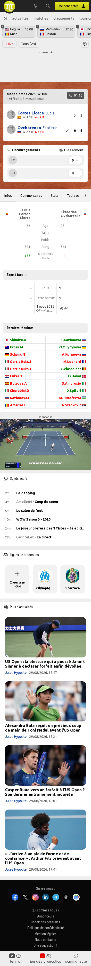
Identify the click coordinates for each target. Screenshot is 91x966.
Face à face (15, 275)
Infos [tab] (8, 195)
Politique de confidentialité (45, 928)
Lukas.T (16, 376)
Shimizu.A (18, 340)
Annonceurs (45, 916)
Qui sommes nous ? (45, 910)
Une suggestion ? (46, 946)
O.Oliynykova (70, 347)
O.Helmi (74, 376)
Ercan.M (16, 347)
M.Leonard (72, 362)
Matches (41, 18)
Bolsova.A (18, 383)
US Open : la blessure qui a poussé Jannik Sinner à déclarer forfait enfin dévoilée (45, 663)
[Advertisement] (45, 67)
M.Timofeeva (70, 398)
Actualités (20, 18)
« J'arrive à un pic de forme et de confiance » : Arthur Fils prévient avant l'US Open (43, 858)
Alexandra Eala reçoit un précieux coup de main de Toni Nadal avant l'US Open (43, 727)
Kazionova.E (20, 398)
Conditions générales (45, 922)
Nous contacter (45, 940)
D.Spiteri (73, 391)
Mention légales (46, 934)
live (9, 44)
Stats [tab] (54, 195)
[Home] (5, 18)
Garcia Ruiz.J (20, 362)
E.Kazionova (71, 340)
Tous (28, 44)
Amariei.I (17, 405)
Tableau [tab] (73, 195)
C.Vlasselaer (71, 369)
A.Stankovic (71, 405)
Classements (63, 18)
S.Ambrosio (71, 383)
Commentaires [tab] (31, 195)
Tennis (15, 961)
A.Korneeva (71, 354)
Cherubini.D (19, 391)
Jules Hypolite (16, 673)
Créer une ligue (17, 584)
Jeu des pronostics (45, 961)
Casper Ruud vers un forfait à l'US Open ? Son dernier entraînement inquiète (45, 792)
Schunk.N (17, 354)
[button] (47, 6)
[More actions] (86, 195)
